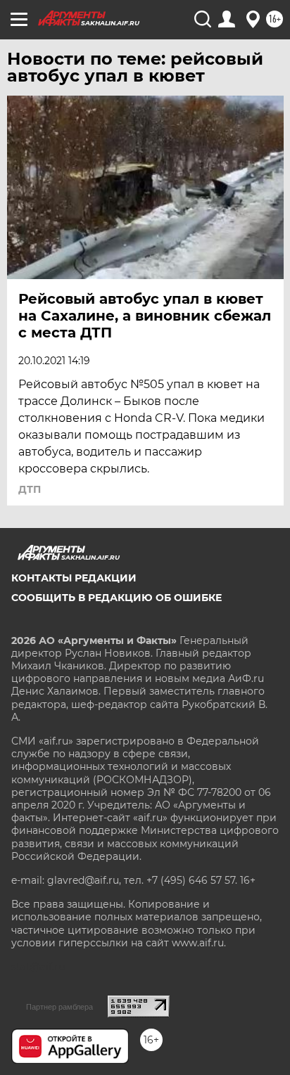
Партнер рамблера (59, 1007)
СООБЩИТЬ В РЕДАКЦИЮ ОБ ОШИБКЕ (116, 597)
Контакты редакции (74, 578)
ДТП (29, 489)
